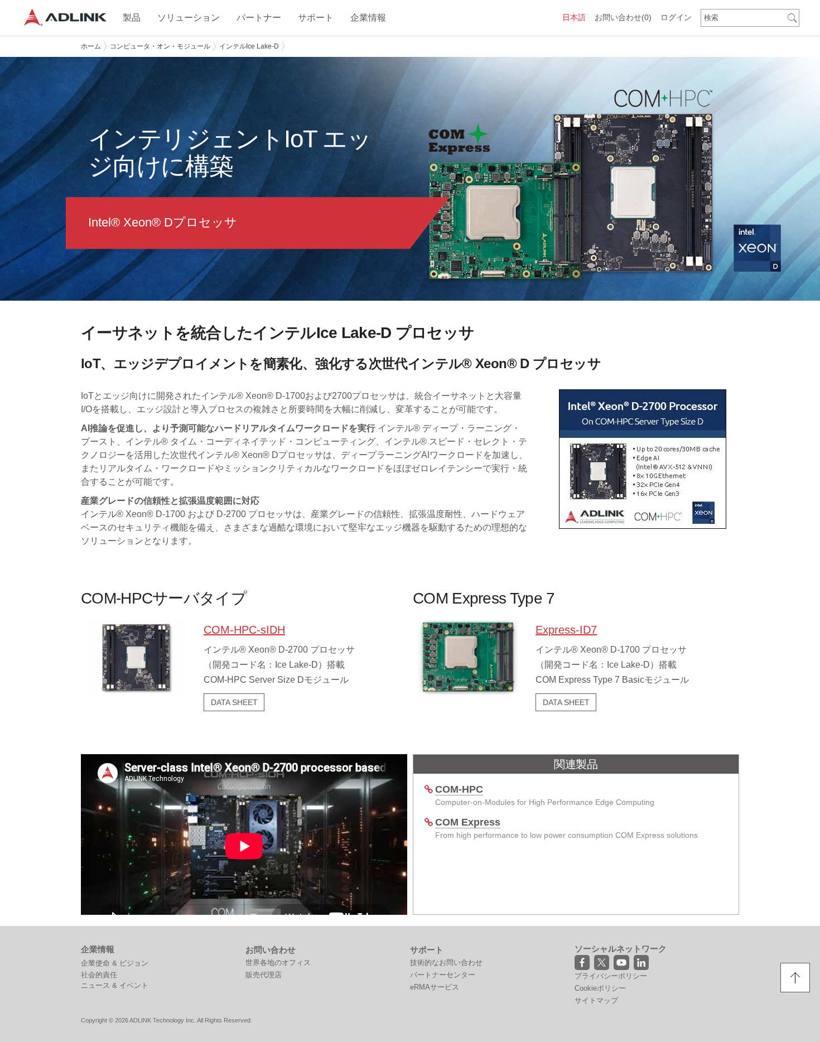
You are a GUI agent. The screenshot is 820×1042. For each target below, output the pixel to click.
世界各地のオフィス (278, 962)
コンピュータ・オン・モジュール (160, 46)
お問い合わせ (623, 17)
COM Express (467, 822)
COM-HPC (459, 789)
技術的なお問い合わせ (446, 962)
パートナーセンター (442, 975)
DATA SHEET (234, 702)
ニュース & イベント (114, 985)
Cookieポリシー (600, 988)
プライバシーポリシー (611, 976)
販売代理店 (263, 975)
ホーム (91, 46)
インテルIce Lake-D (249, 46)
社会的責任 (99, 975)
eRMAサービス (434, 987)
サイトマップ (596, 1000)
